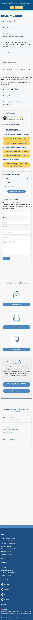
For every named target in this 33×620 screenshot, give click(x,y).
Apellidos (5, 226)
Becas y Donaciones (7, 551)
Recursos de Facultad (7, 554)
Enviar (6, 258)
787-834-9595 (10, 429)
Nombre (5, 217)
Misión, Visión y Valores (8, 538)
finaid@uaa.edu (9, 432)
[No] (31, 5)
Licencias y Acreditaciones (8, 543)
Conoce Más (19, 7)
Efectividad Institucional (8, 549)
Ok (12, 7)
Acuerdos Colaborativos (8, 546)
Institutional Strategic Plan (8, 541)
